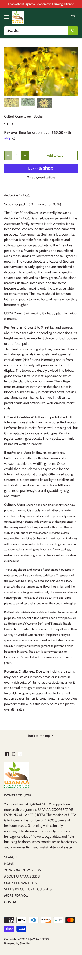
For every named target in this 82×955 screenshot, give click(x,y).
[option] (41, 71)
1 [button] (37, 91)
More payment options (41, 177)
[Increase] (25, 155)
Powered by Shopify (17, 943)
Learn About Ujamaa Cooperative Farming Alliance (41, 4)
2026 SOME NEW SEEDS (22, 870)
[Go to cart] (73, 17)
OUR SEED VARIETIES (20, 883)
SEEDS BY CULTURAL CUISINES (28, 889)
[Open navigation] (6, 17)
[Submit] (73, 30)
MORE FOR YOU (16, 896)
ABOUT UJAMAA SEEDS (22, 876)
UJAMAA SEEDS (38, 939)
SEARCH (10, 857)
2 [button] (41, 91)
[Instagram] (13, 753)
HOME (9, 864)
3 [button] (45, 91)
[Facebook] (7, 753)
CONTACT (11, 902)
